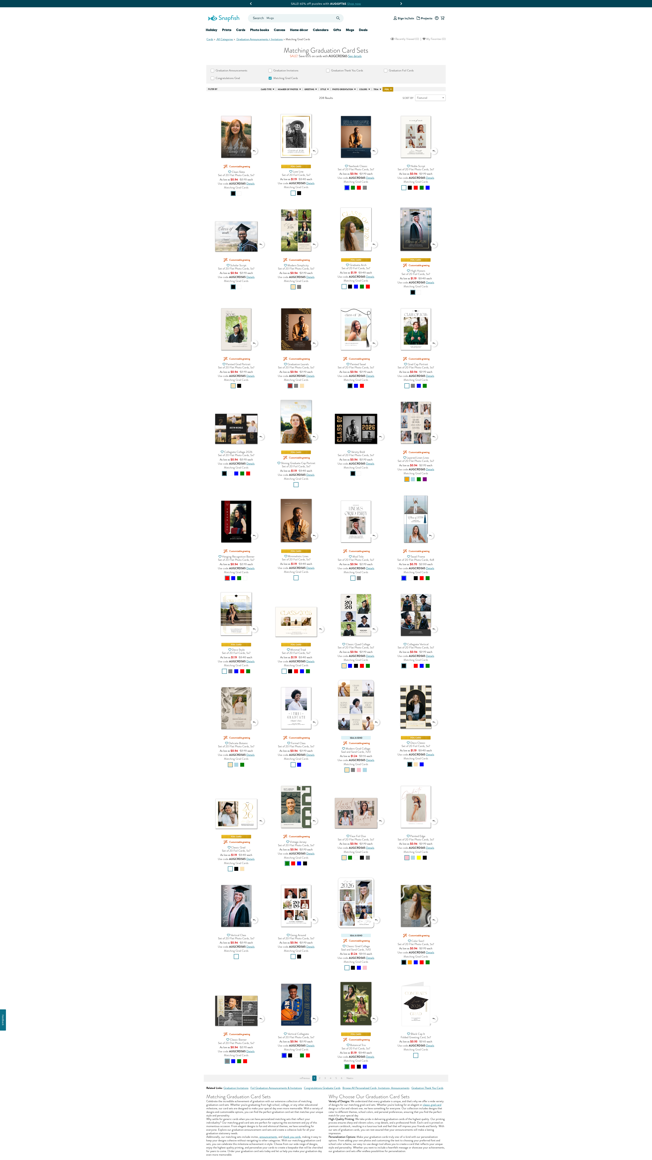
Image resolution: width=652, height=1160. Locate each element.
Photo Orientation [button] (342, 89)
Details (250, 183)
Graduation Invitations (235, 1088)
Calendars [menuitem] (321, 30)
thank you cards (292, 1137)
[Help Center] (437, 18)
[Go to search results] (338, 18)
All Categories (224, 39)
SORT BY (408, 98)
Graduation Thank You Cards (427, 1088)
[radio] (233, 193)
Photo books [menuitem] (259, 30)
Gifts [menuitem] (337, 30)
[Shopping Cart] (442, 18)
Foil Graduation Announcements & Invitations (276, 1088)
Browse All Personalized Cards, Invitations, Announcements (375, 1088)
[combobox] (295, 18)
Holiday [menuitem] (211, 30)
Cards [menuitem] (240, 30)
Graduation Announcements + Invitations (259, 39)
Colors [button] (363, 89)
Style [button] (323, 89)
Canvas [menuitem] (279, 30)
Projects (426, 18)
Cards (209, 39)
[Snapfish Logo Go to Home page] (223, 18)
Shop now (273, 3)
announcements (268, 1137)
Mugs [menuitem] (350, 30)
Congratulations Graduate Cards (322, 1088)
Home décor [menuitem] (299, 30)
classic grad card (432, 1105)
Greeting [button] (309, 89)
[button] (236, 130)
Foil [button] (387, 89)
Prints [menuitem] (226, 30)
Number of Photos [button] (288, 89)
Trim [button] (376, 89)
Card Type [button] (266, 89)
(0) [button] (407, 39)
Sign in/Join (406, 18)
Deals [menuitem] (363, 30)
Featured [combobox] (422, 98)
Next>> (350, 1078)
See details (355, 56)
